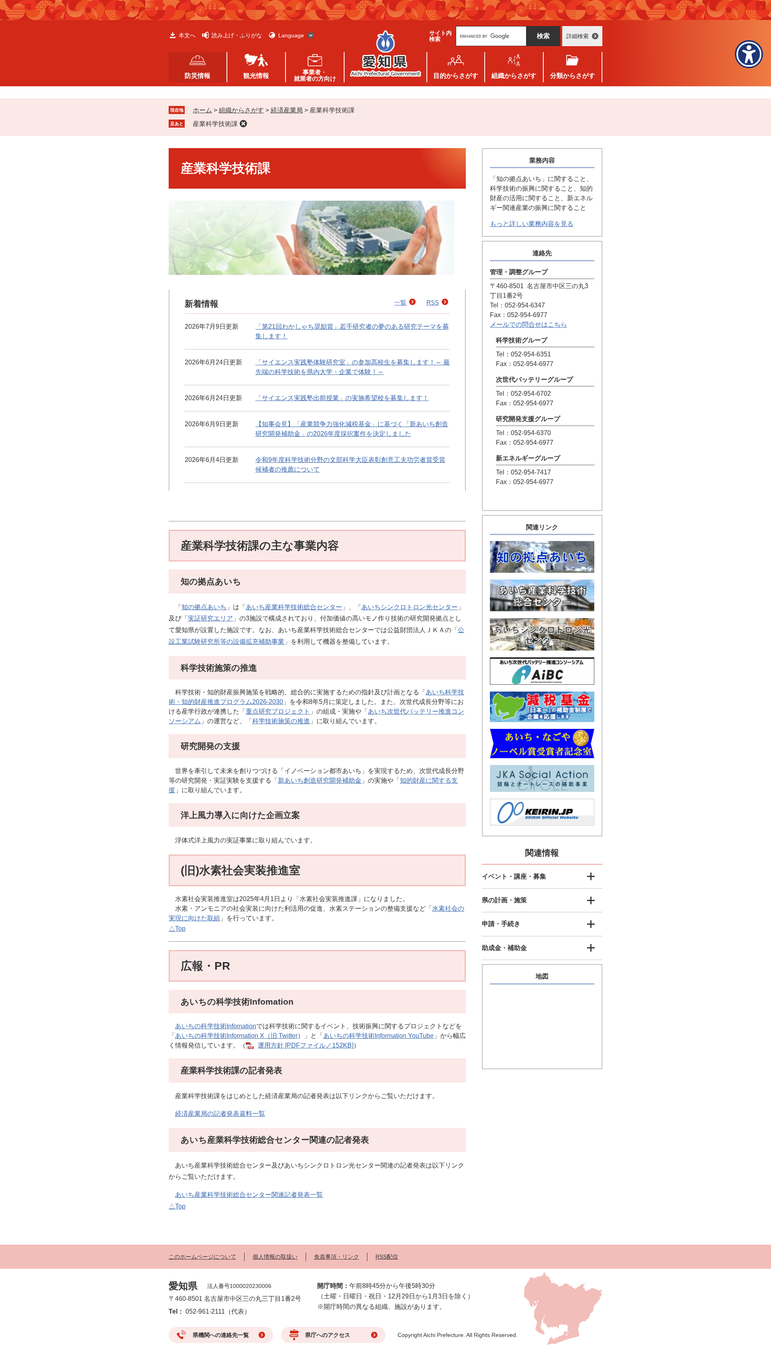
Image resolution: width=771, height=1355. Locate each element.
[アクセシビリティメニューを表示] (749, 54)
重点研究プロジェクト (278, 711)
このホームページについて (202, 1256)
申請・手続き (501, 923)
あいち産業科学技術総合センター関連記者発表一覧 (249, 1194)
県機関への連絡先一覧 (221, 1335)
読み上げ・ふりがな (237, 35)
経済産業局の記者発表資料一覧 (220, 1113)
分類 (572, 75)
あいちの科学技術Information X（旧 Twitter (236, 1035)
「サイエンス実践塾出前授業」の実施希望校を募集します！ (342, 398)
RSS (432, 302)
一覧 (400, 302)
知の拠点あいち (204, 607)
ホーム (202, 110)
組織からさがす (241, 110)
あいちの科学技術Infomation (215, 1026)
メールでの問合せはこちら (528, 324)
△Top (177, 928)
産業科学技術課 (215, 123)
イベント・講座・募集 (514, 876)
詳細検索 (577, 36)
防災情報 (197, 75)
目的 (455, 75)
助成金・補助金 (504, 947)
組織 (514, 75)
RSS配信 (386, 1256)
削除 (243, 123)
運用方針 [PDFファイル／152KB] (305, 1045)
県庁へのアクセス (327, 1335)
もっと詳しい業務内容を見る (531, 223)
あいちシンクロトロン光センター (409, 607)
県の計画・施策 (504, 900)
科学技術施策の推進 (281, 721)
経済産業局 (287, 110)
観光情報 (256, 75)
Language (291, 35)
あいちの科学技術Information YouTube (378, 1035)
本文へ (187, 35)
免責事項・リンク (336, 1256)
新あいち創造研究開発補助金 (319, 780)
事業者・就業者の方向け (315, 75)
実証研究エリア (210, 618)
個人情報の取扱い (275, 1256)
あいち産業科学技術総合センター (294, 607)
